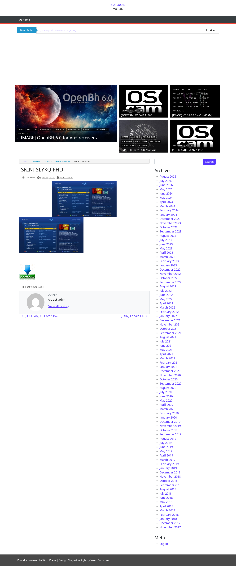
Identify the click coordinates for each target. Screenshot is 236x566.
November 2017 (170, 527)
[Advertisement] (118, 59)
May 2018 (166, 502)
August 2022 (168, 286)
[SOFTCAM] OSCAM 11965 (187, 150)
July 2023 (166, 240)
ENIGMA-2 (35, 161)
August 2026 (168, 176)
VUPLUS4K (118, 5)
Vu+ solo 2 (178, 98)
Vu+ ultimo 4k (74, 129)
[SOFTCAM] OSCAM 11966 (136, 115)
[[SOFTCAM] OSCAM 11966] (143, 101)
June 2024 (166, 193)
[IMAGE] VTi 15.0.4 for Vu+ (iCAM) (192, 115)
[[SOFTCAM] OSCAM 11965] (195, 136)
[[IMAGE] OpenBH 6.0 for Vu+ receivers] (66, 113)
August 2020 (168, 388)
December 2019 (170, 421)
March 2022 (167, 307)
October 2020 (169, 379)
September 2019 (170, 434)
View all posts (57, 306)
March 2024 (167, 206)
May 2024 (166, 198)
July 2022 (166, 291)
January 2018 (168, 519)
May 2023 (166, 248)
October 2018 (169, 481)
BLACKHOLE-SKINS (62, 161)
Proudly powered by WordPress (36, 560)
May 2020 (166, 400)
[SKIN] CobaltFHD (133, 316)
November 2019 (170, 426)
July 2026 (166, 181)
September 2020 (170, 383)
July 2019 (166, 443)
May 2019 (166, 451)
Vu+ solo (204, 94)
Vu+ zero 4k (23, 134)
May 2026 (166, 189)
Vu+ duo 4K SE (46, 129)
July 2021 (166, 341)
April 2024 (166, 202)
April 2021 (166, 354)
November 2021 (170, 324)
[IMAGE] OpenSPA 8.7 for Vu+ (56, 30)
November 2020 (170, 375)
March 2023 (167, 257)
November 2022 (170, 274)
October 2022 (169, 278)
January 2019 (168, 468)
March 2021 (167, 358)
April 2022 (166, 303)
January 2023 (168, 265)
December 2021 (170, 320)
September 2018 (170, 485)
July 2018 (166, 493)
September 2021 (170, 333)
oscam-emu (126, 111)
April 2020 (166, 405)
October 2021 (169, 328)
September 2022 (170, 282)
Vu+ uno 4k (87, 129)
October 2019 (169, 430)
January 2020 (168, 417)
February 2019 (169, 464)
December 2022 (170, 269)
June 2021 (166, 345)
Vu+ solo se (204, 98)
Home (26, 19)
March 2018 (167, 510)
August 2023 (168, 236)
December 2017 (170, 523)
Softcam (138, 111)
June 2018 (166, 498)
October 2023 (169, 227)
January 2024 (168, 214)
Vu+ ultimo (178, 102)
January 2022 (168, 316)
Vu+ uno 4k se (101, 129)
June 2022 (166, 295)
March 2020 (167, 409)
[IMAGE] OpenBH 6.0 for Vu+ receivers (58, 138)
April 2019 (166, 455)
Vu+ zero (205, 107)
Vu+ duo (191, 90)
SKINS (46, 161)
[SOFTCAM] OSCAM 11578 (41, 316)
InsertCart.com (99, 560)
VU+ (183, 90)
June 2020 (166, 396)
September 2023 (170, 231)
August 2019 (168, 438)
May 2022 (166, 299)
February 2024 (169, 210)
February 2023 (169, 261)
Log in (164, 544)
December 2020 (170, 371)
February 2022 (169, 312)
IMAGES (21, 129)
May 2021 (166, 350)
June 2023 (166, 244)
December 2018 (170, 472)
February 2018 (169, 515)
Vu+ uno (204, 102)
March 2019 (167, 460)
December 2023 (170, 219)
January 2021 (168, 367)
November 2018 (170, 476)
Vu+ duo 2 (202, 90)
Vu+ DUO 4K (32, 129)
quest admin (66, 177)
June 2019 (166, 447)
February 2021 (169, 362)
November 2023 (170, 223)
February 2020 (169, 413)
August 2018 (168, 489)
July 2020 (166, 392)
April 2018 (166, 506)
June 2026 (166, 185)
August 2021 (168, 337)
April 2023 (166, 252)
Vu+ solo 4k (60, 129)
